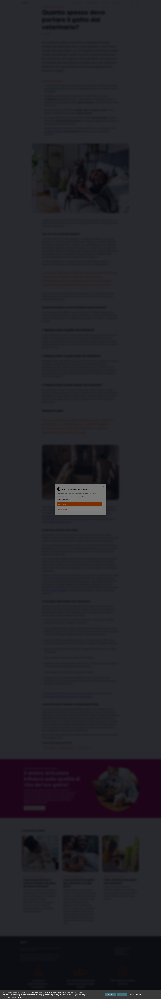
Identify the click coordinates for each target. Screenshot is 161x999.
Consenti (110, 994)
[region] (80, 994)
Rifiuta (122, 994)
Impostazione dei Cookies (135, 994)
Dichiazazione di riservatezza (13, 997)
